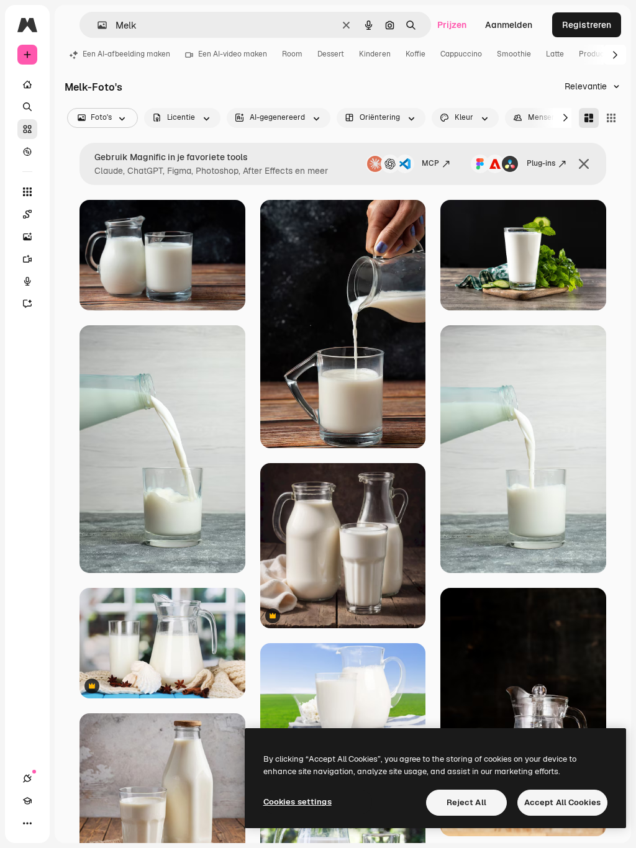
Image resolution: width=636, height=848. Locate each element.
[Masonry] (589, 118)
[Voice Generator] (27, 281)
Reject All (466, 802)
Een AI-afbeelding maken (126, 54)
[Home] (27, 84)
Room (292, 54)
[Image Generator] (27, 236)
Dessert (330, 54)
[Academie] (27, 801)
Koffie (415, 54)
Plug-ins (541, 163)
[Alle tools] (27, 192)
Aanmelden (508, 24)
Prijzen (451, 24)
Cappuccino (461, 54)
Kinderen (375, 54)
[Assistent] (27, 303)
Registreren (586, 24)
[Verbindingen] (27, 778)
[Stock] (27, 129)
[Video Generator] (27, 259)
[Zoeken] (27, 107)
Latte (555, 54)
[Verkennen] (27, 151)
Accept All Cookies (562, 802)
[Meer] (27, 823)
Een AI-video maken (232, 54)
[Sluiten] (583, 163)
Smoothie (514, 54)
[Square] (611, 118)
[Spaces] (27, 214)
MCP (430, 163)
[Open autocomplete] (97, 25)
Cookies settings (297, 801)
